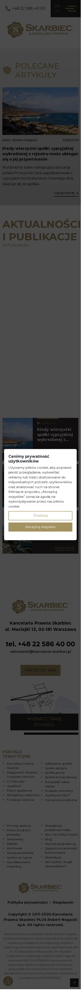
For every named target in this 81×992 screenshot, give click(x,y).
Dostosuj (40, 516)
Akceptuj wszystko (40, 527)
